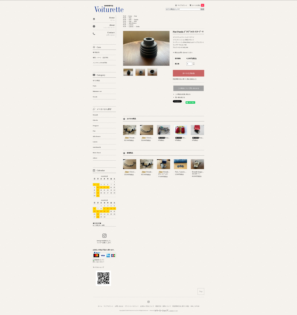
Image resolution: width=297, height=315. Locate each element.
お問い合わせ (119, 306)
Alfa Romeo (133, 23)
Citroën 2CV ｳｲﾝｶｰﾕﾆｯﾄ (190, 138)
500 (135, 21)
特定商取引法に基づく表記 (180, 306)
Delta (138, 26)
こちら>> (101, 262)
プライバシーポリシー (132, 306)
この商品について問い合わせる (188, 88)
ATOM (197, 306)
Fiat (135, 16)
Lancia (131, 25)
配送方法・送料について (163, 306)
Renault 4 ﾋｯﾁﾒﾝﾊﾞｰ (136, 138)
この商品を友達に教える (182, 94)
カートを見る (197, 5)
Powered (152, 310)
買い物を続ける (180, 97)
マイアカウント (182, 5)
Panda (136, 19)
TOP (124, 16)
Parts (130, 16)
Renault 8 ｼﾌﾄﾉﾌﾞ (204, 138)
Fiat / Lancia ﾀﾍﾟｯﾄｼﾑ (183, 172)
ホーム (100, 306)
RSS (192, 306)
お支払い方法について (147, 306)
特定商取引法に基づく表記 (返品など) (184, 79)
